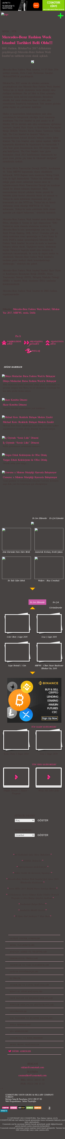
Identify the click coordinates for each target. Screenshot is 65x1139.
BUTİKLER (15, 978)
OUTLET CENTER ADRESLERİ (25, 938)
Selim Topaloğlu (29, 1101)
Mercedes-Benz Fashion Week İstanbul (31, 309)
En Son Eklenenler (39, 518)
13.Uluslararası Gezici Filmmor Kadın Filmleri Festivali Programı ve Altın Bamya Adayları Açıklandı (33, 896)
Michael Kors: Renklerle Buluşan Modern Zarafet (28, 422)
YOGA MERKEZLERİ (20, 1024)
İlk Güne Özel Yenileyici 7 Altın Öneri (32, 916)
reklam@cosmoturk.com (32, 1067)
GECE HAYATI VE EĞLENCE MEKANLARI (31, 998)
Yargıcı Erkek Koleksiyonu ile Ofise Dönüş (25, 459)
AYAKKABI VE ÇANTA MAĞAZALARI (29, 984)
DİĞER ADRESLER (21, 1051)
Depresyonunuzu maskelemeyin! (32, 866)
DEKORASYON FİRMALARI (24, 958)
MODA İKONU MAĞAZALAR (24, 1044)
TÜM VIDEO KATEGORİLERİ (44, 764)
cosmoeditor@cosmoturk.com (32, 1075)
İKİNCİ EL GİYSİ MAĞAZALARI (26, 991)
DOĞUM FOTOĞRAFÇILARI (24, 971)
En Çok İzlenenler (56, 518)
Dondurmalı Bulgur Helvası (32, 904)
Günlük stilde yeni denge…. (16, 463)
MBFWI (17, 312)
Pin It (18, 336)
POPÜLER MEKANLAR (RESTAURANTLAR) (32, 1004)
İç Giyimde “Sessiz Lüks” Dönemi (21, 442)
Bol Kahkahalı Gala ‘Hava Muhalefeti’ (32, 854)
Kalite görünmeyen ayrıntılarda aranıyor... (21, 446)
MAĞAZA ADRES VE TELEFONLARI (28, 951)
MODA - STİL (9, 31)
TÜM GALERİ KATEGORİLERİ (43, 726)
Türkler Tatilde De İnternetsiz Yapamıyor (32, 872)
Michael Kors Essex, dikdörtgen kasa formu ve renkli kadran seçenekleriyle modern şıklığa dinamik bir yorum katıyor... (31, 427)
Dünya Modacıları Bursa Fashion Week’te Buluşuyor (29, 381)
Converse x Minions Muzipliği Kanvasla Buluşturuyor (30, 477)
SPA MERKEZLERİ (19, 1031)
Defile (33, 312)
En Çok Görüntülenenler (55, 605)
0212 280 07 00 (35, 1099)
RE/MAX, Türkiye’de (32, 860)
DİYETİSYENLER (18, 1011)
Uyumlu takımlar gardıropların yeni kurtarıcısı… (25, 408)
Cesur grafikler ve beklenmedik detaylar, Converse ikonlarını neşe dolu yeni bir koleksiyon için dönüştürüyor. (30, 482)
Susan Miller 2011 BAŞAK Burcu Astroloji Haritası (32, 888)
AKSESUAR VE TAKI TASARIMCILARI (29, 964)
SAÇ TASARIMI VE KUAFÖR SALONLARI (31, 1017)
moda (25, 312)
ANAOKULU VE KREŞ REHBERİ (26, 1037)
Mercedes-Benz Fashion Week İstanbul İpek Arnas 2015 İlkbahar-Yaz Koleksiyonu (32, 880)
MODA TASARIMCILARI (22, 944)
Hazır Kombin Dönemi (15, 404)
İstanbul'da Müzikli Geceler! (32, 910)
